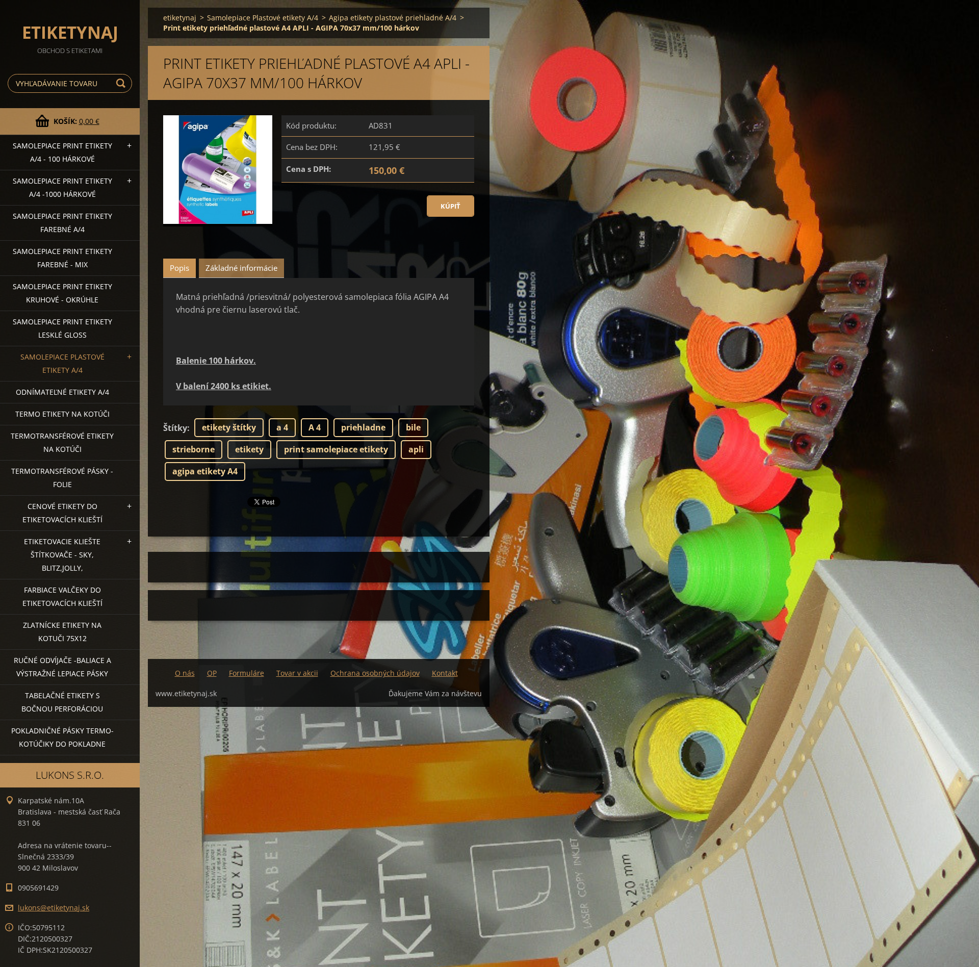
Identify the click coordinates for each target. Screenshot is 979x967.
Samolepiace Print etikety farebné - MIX (62, 257)
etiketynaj (179, 17)
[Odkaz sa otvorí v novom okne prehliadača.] (217, 171)
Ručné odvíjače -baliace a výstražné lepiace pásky (62, 666)
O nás (185, 673)
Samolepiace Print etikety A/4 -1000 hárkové (62, 187)
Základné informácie (241, 268)
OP (212, 673)
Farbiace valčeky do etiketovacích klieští (62, 596)
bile (413, 427)
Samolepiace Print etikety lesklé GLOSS (62, 328)
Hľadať (122, 83)
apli (416, 449)
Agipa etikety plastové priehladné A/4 (392, 17)
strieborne (193, 449)
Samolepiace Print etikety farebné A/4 (62, 222)
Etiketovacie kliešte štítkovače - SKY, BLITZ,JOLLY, (62, 555)
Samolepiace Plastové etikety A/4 (62, 363)
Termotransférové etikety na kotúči (62, 442)
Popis (179, 268)
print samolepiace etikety (336, 449)
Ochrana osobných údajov (375, 673)
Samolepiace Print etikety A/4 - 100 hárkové (62, 152)
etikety (249, 449)
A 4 (314, 427)
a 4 (282, 427)
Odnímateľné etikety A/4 (62, 392)
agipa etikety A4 (205, 471)
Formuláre (246, 673)
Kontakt (445, 673)
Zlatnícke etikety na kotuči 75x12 (62, 631)
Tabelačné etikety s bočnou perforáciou (62, 702)
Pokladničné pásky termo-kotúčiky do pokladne (62, 737)
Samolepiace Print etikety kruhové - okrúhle (62, 293)
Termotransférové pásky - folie (62, 477)
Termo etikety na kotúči (62, 414)
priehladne (363, 427)
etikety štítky (229, 427)
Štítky (175, 428)
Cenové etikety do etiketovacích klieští (62, 512)
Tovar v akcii (297, 673)
